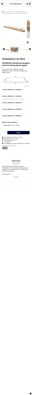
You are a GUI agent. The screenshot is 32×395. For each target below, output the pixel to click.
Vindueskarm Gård (10, 13)
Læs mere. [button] (27, 86)
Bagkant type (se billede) (9, 122)
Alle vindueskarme (9, 11)
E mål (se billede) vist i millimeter (12, 115)
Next (30, 49)
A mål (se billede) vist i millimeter (12, 89)
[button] (30, 4)
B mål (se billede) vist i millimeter (12, 96)
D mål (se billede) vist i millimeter (12, 109)
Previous (4, 49)
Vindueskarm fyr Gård (21, 13)
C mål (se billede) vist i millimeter (12, 102)
